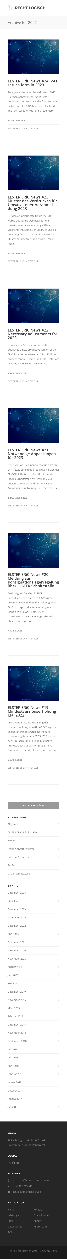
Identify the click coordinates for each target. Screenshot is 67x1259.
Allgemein (13, 824)
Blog (10, 1220)
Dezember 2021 (17, 942)
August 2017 (15, 1098)
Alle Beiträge (33, 805)
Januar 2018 (14, 1082)
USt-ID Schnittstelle (19, 873)
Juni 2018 (13, 1057)
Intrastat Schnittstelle (20, 857)
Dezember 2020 (17, 950)
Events (11, 840)
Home (11, 1209)
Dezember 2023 (17, 909)
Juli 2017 (13, 1107)
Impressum (40, 1226)
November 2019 (17, 999)
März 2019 (14, 1008)
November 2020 (17, 958)
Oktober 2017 (15, 1090)
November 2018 (17, 1032)
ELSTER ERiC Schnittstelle (23, 128)
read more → (49, 110)
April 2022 (13, 933)
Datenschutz (15, 1226)
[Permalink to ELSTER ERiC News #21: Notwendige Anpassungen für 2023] (33, 425)
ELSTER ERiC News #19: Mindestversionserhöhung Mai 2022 (32, 711)
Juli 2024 (13, 901)
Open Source (41, 1215)
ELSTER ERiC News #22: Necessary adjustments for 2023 (32, 333)
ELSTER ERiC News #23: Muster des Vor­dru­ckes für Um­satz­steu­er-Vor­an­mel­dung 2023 (32, 202)
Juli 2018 (13, 1049)
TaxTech (12, 865)
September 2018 (17, 1041)
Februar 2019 (15, 1016)
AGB (10, 1232)
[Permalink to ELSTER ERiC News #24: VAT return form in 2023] (33, 56)
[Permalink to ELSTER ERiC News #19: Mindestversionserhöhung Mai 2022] (33, 683)
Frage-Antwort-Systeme (21, 848)
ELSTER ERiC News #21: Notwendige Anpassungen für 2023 (32, 453)
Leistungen (14, 1215)
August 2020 (15, 967)
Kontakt (38, 1209)
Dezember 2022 (17, 925)
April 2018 (13, 1065)
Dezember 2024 (17, 892)
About (37, 1220)
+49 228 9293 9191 (23, 1186)
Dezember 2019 (17, 991)
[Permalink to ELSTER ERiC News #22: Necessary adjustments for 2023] (33, 306)
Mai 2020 (13, 983)
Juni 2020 (13, 975)
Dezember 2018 (17, 1024)
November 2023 (17, 917)
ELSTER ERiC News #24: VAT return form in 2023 (33, 82)
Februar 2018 (15, 1074)
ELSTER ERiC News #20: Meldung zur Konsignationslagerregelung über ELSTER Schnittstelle (33, 580)
